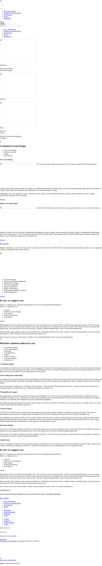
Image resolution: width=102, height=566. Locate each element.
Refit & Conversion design (12, 13)
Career (6, 524)
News (6, 515)
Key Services (8, 505)
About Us (7, 521)
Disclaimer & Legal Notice (8, 541)
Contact (6, 519)
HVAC (6, 16)
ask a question (4, 498)
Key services (8, 15)
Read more (2, 199)
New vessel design (10, 11)
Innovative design (9, 512)
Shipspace (7, 514)
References (7, 18)
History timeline (9, 522)
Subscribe (3, 539)
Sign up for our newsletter (8, 560)
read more (2, 296)
